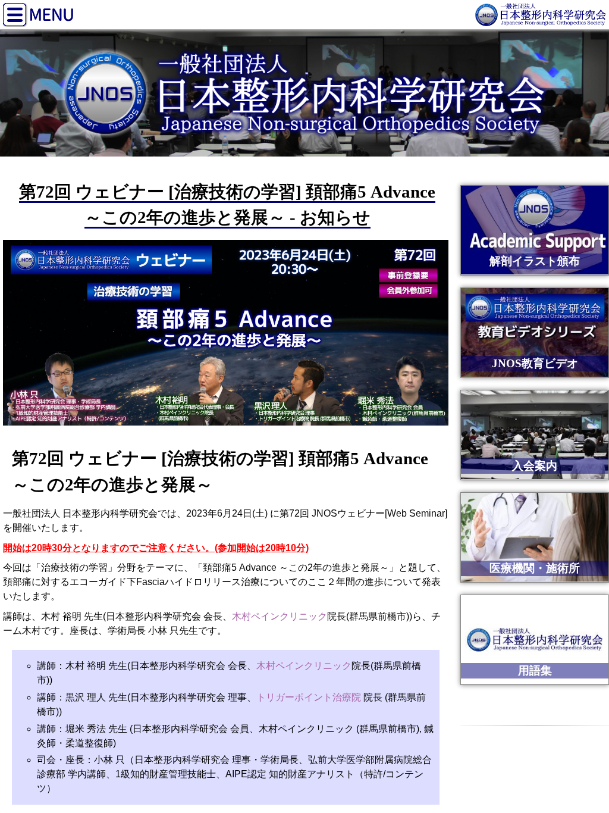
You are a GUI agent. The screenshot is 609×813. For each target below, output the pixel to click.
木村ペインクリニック (279, 616)
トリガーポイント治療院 (308, 697)
